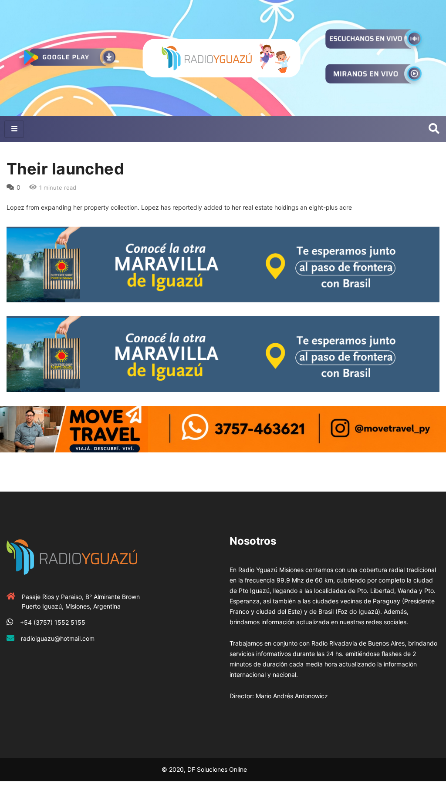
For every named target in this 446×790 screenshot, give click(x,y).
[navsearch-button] (434, 129)
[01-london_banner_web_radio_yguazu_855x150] (223, 264)
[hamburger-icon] (14, 129)
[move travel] (223, 428)
